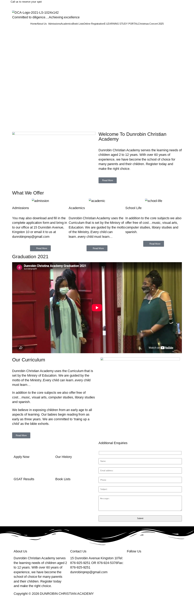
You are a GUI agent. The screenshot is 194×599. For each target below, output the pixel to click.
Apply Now (21, 457)
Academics (66, 24)
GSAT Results (24, 479)
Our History (63, 457)
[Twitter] (138, 4)
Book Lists (78, 24)
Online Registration (94, 24)
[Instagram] (163, 4)
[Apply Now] (17, 446)
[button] (42, 24)
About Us (42, 24)
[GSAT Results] (17, 469)
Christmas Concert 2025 (151, 24)
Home (33, 24)
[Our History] (59, 446)
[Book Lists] (59, 469)
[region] (97, 78)
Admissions (54, 24)
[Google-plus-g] (146, 4)
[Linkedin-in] (155, 4)
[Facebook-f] (129, 4)
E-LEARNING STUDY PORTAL (121, 24)
